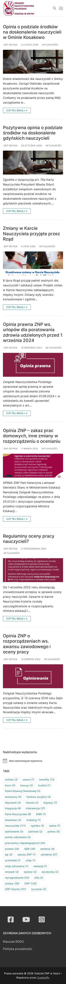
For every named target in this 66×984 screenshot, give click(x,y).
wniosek (12, 871)
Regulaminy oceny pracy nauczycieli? (28, 538)
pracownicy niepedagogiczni (25, 842)
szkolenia (49, 854)
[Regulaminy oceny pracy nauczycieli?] (33, 570)
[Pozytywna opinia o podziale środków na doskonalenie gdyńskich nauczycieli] (33, 163)
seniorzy (47, 848)
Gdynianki (13, 802)
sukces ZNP (26, 854)
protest (12, 848)
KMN (41, 814)
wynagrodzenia (17, 877)
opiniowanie (14, 831)
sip (8, 854)
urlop (31, 860)
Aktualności (49, 44)
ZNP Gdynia (10, 44)
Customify (43, 977)
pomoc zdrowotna (18, 837)
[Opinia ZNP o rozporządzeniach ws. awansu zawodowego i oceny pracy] (33, 676)
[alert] (33, 761)
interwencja (35, 808)
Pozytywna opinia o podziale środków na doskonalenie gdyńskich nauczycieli (33, 133)
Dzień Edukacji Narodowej (22, 791)
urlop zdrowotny (16, 866)
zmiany (12, 883)
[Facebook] (11, 919)
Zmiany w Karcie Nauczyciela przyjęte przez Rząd (31, 233)
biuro (10, 785)
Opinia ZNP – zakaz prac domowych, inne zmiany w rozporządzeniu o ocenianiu (31, 436)
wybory (30, 871)
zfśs (38, 877)
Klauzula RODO (13, 941)
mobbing (33, 820)
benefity (46, 779)
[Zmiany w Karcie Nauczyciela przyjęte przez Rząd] (33, 263)
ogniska (37, 825)
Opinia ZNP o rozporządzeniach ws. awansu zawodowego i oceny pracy (27, 643)
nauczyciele (15, 825)
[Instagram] (42, 919)
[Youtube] (26, 919)
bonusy (26, 785)
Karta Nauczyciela (18, 814)
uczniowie (13, 860)
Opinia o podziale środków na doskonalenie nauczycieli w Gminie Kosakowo (32, 32)
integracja (13, 808)
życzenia (38, 889)
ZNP (30, 883)
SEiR (29, 848)
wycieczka (50, 871)
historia (32, 802)
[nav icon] (61, 8)
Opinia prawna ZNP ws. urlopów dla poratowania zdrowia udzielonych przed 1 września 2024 (32, 332)
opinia (54, 825)
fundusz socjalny (38, 796)
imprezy (50, 802)
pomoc (53, 831)
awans (28, 779)
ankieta (11, 779)
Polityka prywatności (17, 949)
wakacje (40, 866)
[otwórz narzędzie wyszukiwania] (54, 8)
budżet (44, 785)
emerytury (13, 796)
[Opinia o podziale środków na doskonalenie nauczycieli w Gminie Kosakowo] (33, 62)
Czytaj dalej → (16, 110)
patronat (35, 831)
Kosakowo (13, 820)
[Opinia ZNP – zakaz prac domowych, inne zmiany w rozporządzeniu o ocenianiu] (33, 466)
